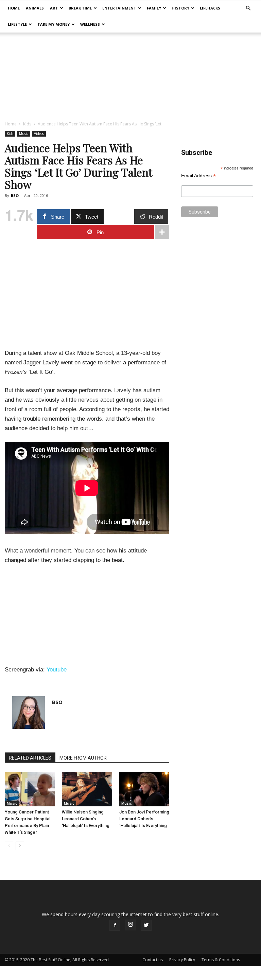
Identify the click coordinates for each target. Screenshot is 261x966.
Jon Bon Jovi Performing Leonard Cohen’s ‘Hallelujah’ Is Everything (144, 818)
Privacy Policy (182, 960)
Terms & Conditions (221, 960)
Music (23, 133)
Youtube (57, 669)
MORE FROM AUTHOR (83, 758)
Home (14, 8)
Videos (39, 133)
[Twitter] (146, 925)
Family (154, 8)
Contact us (152, 960)
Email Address (198, 176)
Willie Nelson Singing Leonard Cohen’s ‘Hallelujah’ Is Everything (85, 818)
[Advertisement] (130, 105)
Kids (27, 124)
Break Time (80, 8)
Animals (35, 8)
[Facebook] (114, 925)
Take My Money (53, 24)
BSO (15, 195)
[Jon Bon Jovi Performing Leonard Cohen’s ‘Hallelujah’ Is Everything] (144, 789)
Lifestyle (17, 24)
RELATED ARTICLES (30, 758)
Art (54, 8)
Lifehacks (210, 8)
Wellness (90, 24)
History (180, 8)
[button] (248, 8)
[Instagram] (130, 925)
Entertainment (119, 8)
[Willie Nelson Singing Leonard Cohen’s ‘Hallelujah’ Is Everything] (87, 789)
